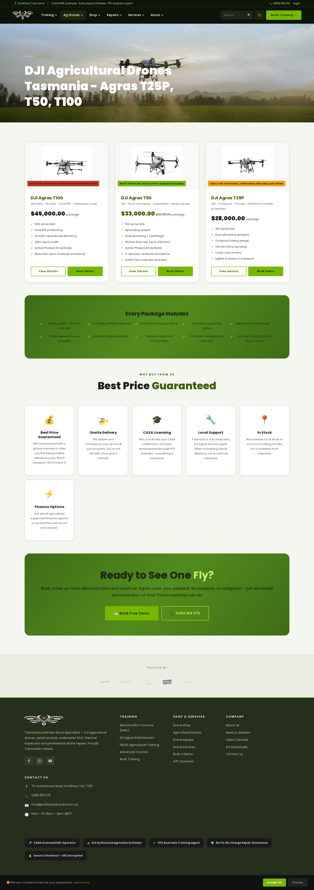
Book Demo (85, 271)
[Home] (23, 15)
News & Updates (238, 732)
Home (29, 56)
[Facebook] (29, 761)
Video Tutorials (237, 740)
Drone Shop (181, 725)
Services (134, 15)
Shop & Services (189, 717)
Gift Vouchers (183, 761)
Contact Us (234, 754)
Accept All (274, 882)
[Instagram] (39, 761)
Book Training (130, 759)
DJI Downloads (236, 747)
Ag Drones (71, 15)
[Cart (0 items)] (259, 15)
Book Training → (284, 15)
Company (235, 717)
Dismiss (298, 882)
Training (47, 15)
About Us (232, 725)
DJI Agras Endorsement (137, 737)
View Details (48, 271)
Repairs (113, 15)
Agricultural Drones (187, 732)
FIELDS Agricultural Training (139, 745)
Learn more (81, 882)
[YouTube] (50, 761)
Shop (93, 15)
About (155, 15)
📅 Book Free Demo (132, 613)
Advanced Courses (134, 752)
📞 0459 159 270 (279, 3)
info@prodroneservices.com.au (54, 804)
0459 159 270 (41, 795)
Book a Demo (183, 754)
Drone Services (184, 747)
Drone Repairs (183, 740)
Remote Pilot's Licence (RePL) (136, 727)
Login (296, 3)
